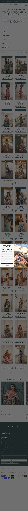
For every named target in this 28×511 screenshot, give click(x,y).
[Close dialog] (27, 244)
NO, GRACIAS (7, 265)
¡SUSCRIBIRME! (7, 263)
